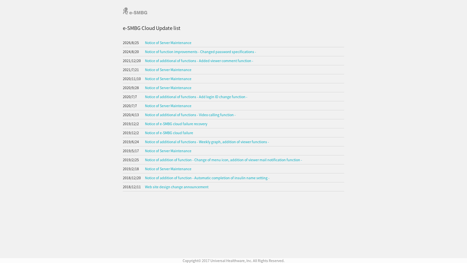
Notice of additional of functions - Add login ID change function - (196, 96)
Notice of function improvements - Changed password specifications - (200, 51)
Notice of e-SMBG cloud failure (169, 132)
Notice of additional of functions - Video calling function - (190, 114)
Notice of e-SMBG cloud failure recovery (176, 123)
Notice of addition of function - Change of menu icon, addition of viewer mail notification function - (223, 159)
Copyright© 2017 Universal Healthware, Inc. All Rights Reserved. (234, 260)
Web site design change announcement (176, 186)
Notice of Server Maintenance (168, 42)
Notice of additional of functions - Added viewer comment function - (199, 60)
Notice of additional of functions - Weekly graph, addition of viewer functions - (207, 141)
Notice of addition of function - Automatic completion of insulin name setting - (207, 177)
